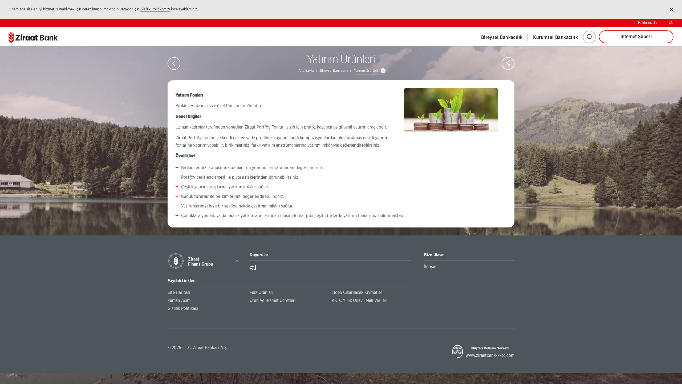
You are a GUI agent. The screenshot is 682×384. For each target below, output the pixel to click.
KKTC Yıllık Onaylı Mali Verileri (359, 300)
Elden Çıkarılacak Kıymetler (357, 292)
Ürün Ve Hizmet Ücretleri (273, 300)
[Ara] (589, 37)
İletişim (430, 267)
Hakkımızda (647, 23)
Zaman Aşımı (180, 300)
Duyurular (259, 255)
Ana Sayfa (306, 71)
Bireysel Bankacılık (502, 37)
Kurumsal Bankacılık (555, 37)
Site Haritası (179, 292)
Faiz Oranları (261, 292)
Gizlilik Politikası (183, 308)
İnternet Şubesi (636, 36)
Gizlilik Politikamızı (155, 9)
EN (671, 23)
